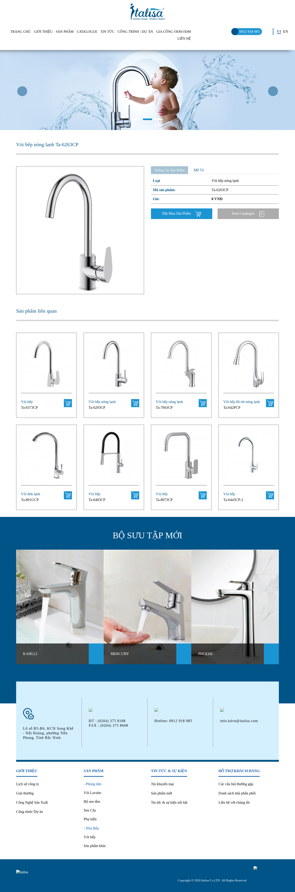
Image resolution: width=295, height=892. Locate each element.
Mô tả (199, 170)
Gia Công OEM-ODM (173, 31)
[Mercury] (147, 607)
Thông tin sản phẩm (169, 170)
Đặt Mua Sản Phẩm (177, 213)
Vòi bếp (89, 837)
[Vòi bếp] (46, 366)
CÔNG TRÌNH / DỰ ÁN (135, 31)
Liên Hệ (184, 38)
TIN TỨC (107, 31)
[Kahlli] (60, 607)
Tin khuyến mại (162, 784)
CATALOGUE (87, 31)
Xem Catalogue (243, 213)
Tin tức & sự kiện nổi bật (169, 802)
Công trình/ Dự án (29, 812)
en (285, 31)
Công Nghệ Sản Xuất (32, 802)
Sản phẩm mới (161, 793)
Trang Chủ (20, 31)
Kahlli (30, 654)
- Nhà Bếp (91, 828)
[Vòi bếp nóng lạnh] (113, 366)
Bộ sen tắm (92, 801)
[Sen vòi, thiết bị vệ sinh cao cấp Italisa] (147, 12)
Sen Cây (90, 810)
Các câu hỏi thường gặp (235, 784)
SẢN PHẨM (65, 31)
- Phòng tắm (92, 784)
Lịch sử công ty (27, 784)
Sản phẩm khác (95, 846)
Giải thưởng (25, 793)
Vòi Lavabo (92, 793)
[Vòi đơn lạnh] (46, 458)
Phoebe (205, 654)
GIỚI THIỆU (43, 31)
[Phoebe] (235, 607)
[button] (22, 108)
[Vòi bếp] (113, 458)
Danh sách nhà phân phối (237, 793)
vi (279, 31)
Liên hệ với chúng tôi (234, 802)
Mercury (120, 654)
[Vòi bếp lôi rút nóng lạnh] (248, 366)
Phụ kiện (90, 819)
